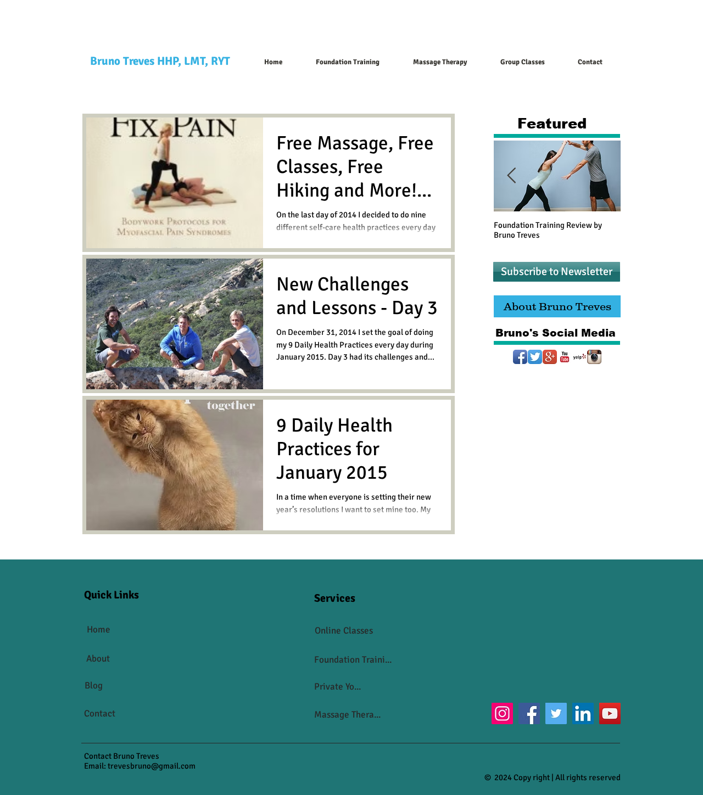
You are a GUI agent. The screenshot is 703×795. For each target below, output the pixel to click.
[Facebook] (529, 713)
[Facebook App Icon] (520, 357)
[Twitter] (556, 713)
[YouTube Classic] (564, 357)
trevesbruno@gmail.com (152, 766)
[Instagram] (502, 713)
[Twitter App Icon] (535, 357)
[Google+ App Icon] (550, 357)
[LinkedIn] (583, 713)
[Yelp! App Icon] (579, 357)
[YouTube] (610, 713)
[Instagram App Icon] (594, 357)
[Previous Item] (511, 176)
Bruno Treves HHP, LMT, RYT (160, 61)
